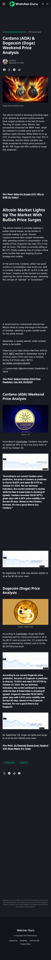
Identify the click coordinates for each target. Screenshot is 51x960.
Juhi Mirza (12, 60)
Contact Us (13, 941)
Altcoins (6, 32)
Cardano (14, 32)
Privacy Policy (25, 944)
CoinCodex (21, 441)
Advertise (23, 941)
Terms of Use (34, 941)
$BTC (12, 353)
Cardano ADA (10, 762)
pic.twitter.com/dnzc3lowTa (16, 363)
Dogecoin (22, 32)
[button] (4, 4)
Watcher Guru (25, 930)
